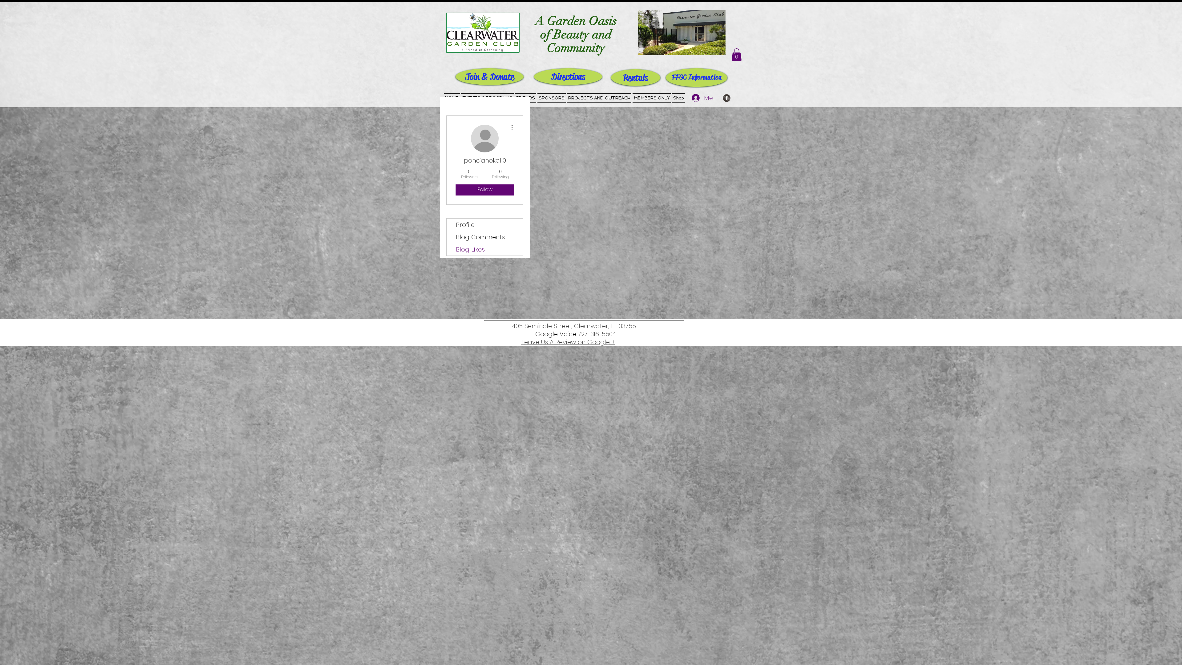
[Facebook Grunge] (726, 98)
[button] (736, 54)
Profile (465, 224)
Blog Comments (480, 237)
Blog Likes (470, 249)
